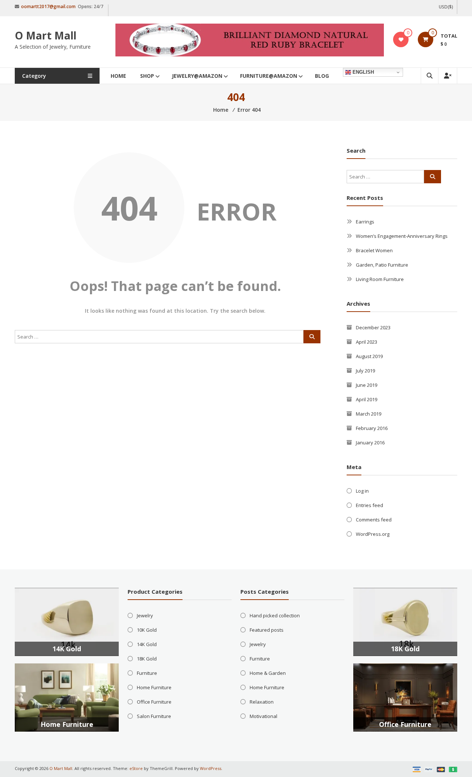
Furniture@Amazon (268, 75)
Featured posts (267, 630)
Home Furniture (67, 724)
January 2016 (370, 442)
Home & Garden (268, 673)
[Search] (311, 336)
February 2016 (372, 428)
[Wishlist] (401, 39)
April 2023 (366, 342)
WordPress (210, 768)
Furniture (147, 673)
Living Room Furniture (380, 279)
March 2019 (368, 413)
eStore (136, 768)
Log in (362, 491)
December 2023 (373, 327)
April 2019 (366, 399)
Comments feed (374, 519)
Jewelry (145, 615)
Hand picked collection (275, 615)
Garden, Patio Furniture (382, 264)
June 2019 (366, 385)
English (362, 72)
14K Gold (66, 648)
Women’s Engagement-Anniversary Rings (402, 236)
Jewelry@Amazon (197, 75)
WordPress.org (372, 534)
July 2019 (365, 370)
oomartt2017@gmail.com (48, 6)
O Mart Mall (45, 35)
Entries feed (369, 505)
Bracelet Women (374, 250)
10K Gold (147, 630)
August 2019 (369, 356)
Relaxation (262, 701)
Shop (147, 75)
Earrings (365, 221)
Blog (322, 75)
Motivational (263, 716)
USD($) (446, 7)
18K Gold (147, 658)
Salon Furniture (154, 716)
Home (118, 75)
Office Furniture (154, 701)
